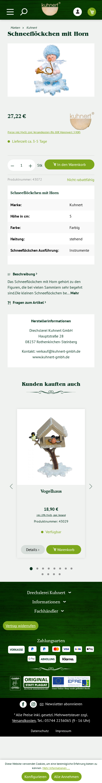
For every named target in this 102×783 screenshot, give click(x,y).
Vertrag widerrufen (21, 625)
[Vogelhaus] (51, 447)
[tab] (51, 283)
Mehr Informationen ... (56, 768)
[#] (23, 704)
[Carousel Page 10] (48, 574)
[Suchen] (23, 12)
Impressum (63, 730)
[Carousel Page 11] (54, 574)
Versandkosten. (24, 720)
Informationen (46, 602)
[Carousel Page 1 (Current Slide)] (31, 568)
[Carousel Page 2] (37, 568)
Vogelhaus (51, 491)
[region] (51, 75)
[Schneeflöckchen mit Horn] (51, 70)
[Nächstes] (90, 486)
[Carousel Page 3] (43, 568)
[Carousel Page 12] (59, 574)
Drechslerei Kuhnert (46, 592)
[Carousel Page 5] (54, 568)
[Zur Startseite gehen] (51, 9)
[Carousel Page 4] (49, 568)
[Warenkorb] (92, 12)
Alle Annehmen (66, 776)
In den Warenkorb (71, 164)
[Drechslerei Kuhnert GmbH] (81, 114)
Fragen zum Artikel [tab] (28, 302)
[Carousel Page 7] (66, 568)
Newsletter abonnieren (63, 703)
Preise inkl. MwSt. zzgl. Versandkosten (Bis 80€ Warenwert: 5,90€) (44, 132)
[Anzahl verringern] (12, 165)
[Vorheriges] (11, 486)
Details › (32, 549)
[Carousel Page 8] (71, 568)
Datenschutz (40, 730)
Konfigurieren (35, 776)
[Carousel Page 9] (42, 574)
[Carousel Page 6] (60, 568)
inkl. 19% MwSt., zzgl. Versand (51, 515)
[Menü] (10, 12)
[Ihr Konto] (77, 12)
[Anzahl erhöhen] (30, 165)
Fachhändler (46, 611)
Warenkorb (65, 549)
